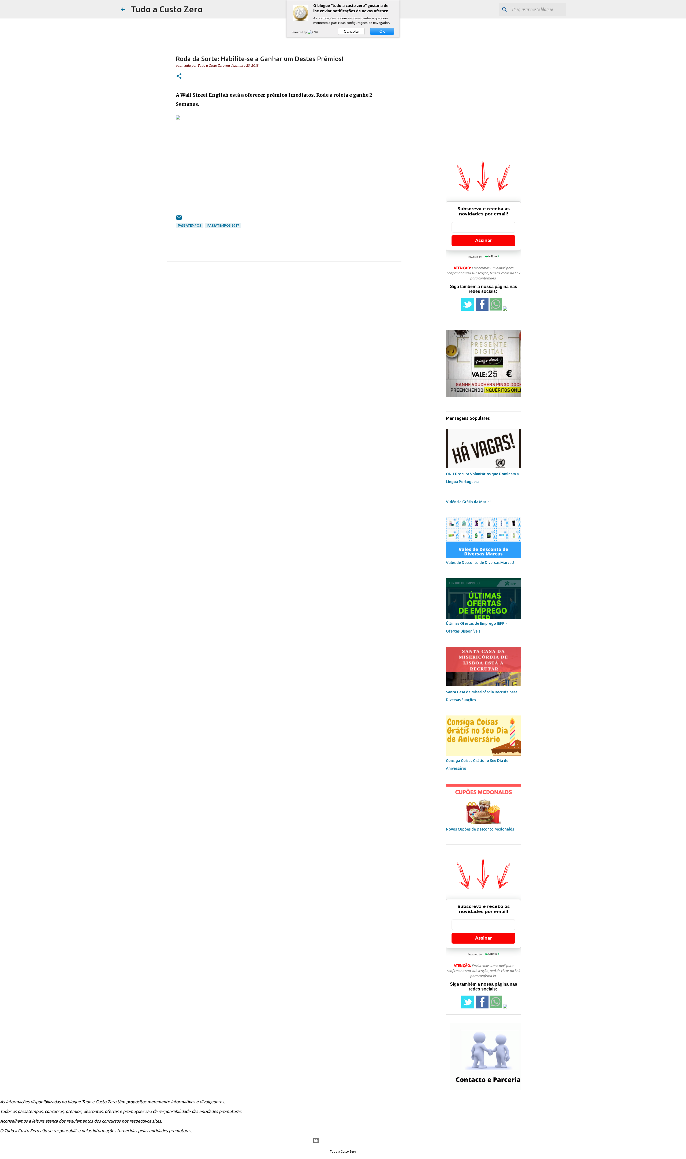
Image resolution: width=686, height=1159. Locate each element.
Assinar (483, 240)
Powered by (300, 32)
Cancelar (351, 31)
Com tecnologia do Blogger (346, 1140)
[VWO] (313, 32)
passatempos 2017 (223, 225)
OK (382, 31)
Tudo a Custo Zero (167, 9)
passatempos (189, 225)
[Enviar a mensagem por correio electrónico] (179, 219)
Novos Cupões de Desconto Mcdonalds (480, 829)
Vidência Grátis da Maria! (468, 502)
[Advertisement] (284, 159)
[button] (179, 76)
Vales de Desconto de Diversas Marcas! (480, 562)
